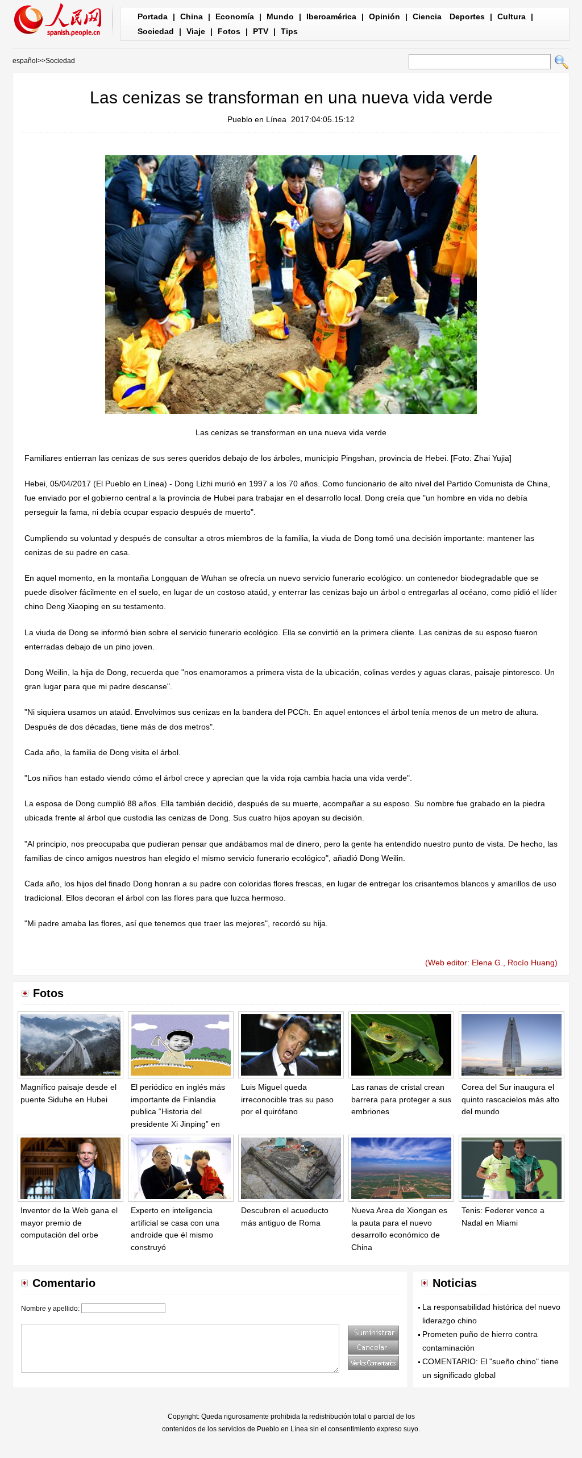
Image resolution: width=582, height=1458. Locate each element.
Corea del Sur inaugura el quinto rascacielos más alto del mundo (510, 1099)
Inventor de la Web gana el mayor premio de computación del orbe (69, 1222)
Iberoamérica (331, 16)
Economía (234, 16)
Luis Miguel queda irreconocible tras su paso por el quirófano (287, 1099)
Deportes (467, 16)
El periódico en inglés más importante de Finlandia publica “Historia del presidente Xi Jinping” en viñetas (178, 1111)
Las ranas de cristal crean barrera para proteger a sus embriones (401, 1099)
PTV (260, 31)
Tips (289, 31)
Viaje (195, 31)
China (191, 16)
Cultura (511, 16)
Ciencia (427, 16)
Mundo (280, 16)
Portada (153, 16)
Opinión (384, 16)
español (25, 61)
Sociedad (156, 31)
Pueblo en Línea (256, 119)
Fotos (229, 31)
